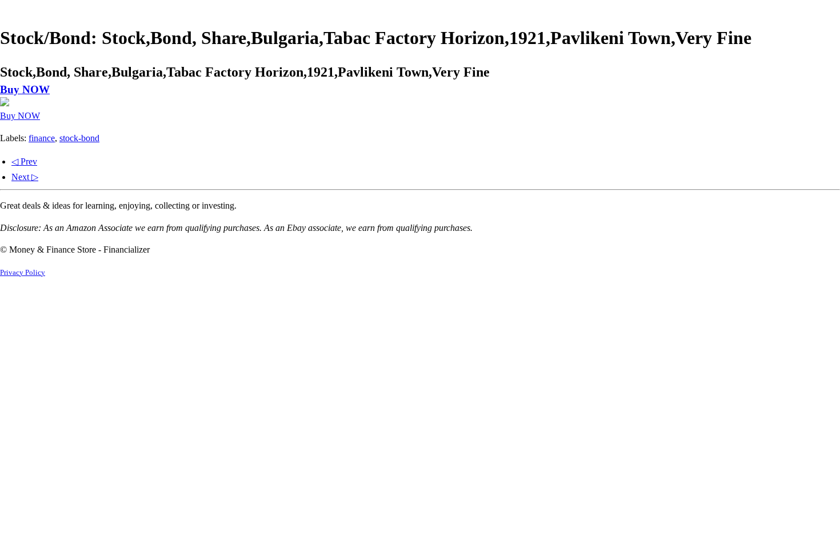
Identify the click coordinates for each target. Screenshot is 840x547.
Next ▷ (24, 177)
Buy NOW (25, 89)
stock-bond (79, 138)
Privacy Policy (22, 273)
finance (42, 138)
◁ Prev (24, 161)
